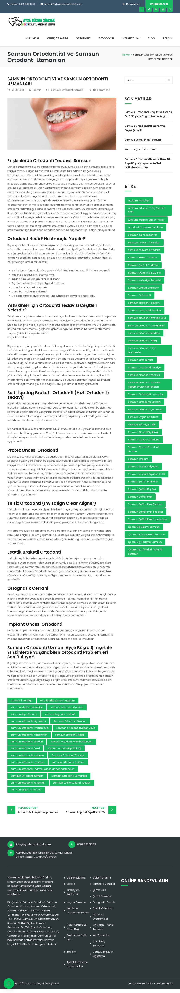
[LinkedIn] (156, 9)
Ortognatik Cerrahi (104, 902)
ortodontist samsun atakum (57, 700)
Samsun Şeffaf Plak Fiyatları (145, 504)
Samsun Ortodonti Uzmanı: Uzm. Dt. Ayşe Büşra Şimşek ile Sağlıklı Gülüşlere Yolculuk (148, 163)
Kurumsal (32, 38)
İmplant (71, 951)
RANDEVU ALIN (159, 4)
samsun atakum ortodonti (67, 707)
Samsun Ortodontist (140, 360)
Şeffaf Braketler (102, 896)
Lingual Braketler (77, 902)
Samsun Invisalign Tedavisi (144, 280)
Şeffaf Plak (99, 890)
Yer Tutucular (101, 935)
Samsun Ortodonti (139, 295)
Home (126, 55)
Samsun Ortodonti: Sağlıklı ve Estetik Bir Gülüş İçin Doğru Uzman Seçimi (148, 114)
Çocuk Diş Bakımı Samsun (144, 527)
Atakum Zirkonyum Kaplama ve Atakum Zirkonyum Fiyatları (40, 810)
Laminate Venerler (104, 884)
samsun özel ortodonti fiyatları (72, 782)
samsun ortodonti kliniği (69, 734)
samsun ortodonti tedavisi (68, 762)
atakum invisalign (21, 700)
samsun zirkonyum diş (141, 424)
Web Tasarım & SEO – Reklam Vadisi (150, 983)
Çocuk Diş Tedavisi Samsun (145, 542)
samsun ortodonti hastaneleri (29, 734)
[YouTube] (163, 9)
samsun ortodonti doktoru (144, 303)
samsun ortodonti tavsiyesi (27, 762)
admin (37, 90)
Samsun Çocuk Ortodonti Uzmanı (143, 449)
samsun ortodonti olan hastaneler (71, 741)
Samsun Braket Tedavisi (142, 257)
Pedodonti (106, 38)
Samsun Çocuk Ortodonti (141, 149)
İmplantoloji (131, 38)
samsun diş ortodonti (24, 714)
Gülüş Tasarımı (57, 38)
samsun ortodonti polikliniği (64, 748)
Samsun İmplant (138, 459)
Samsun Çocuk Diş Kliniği (143, 432)
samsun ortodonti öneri (25, 748)
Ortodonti (83, 38)
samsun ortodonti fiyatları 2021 (30, 728)
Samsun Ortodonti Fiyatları (70, 721)
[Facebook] (141, 9)
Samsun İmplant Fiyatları (143, 466)
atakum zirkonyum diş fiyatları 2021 (146, 210)
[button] (9, 983)
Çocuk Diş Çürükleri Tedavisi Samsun (145, 551)
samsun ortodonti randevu (27, 755)
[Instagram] (170, 9)
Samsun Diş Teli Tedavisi (143, 265)
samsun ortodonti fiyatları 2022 (75, 728)
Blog (151, 38)
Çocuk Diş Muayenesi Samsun (146, 534)
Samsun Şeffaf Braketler (143, 481)
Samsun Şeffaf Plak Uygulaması (147, 519)
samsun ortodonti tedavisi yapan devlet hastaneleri (42, 769)
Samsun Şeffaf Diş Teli (142, 489)
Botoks (71, 884)
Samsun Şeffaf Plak (140, 496)
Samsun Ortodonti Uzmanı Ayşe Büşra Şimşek (145, 128)
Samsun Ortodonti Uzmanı (67, 90)
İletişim (168, 38)
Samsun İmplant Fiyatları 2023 (146, 474)
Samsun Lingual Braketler (143, 288)
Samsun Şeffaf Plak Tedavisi (143, 140)
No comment (101, 90)
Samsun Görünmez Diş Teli (144, 272)
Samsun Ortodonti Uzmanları (69, 776)
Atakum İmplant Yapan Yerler (146, 220)
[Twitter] (149, 9)
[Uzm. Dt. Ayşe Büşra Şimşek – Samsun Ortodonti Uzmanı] (31, 21)
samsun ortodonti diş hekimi (28, 721)
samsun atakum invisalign (27, 707)
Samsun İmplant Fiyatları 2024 (86, 810)
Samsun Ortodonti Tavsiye (68, 755)
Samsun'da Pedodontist (142, 235)
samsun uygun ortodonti (26, 789)
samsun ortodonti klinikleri (27, 741)
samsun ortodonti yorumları (28, 782)
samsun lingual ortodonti (60, 714)
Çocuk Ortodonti (103, 908)
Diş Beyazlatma (76, 877)
